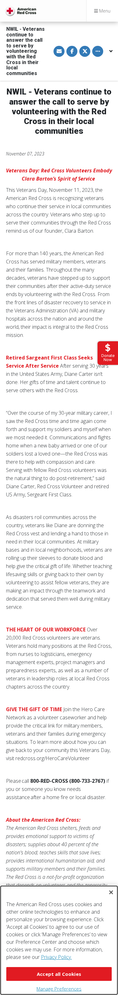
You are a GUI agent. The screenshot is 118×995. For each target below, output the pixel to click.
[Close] (111, 892)
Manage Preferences (59, 989)
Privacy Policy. (56, 957)
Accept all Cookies (59, 974)
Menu (104, 11)
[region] (59, 940)
